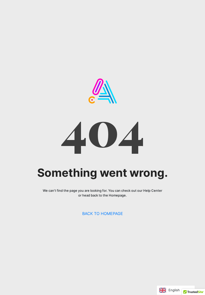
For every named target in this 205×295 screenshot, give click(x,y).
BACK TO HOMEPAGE (102, 213)
